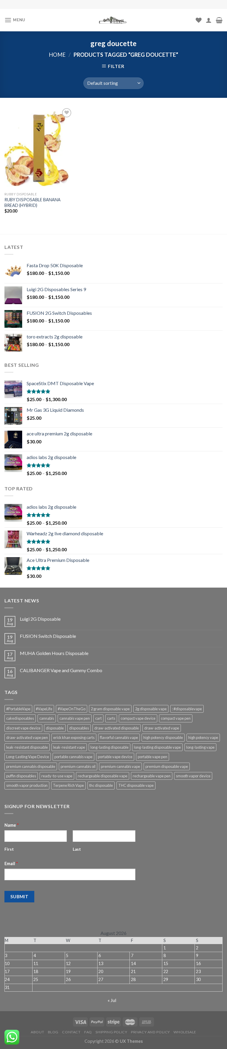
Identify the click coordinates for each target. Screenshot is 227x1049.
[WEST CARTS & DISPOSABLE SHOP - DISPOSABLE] (113, 20)
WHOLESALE (185, 1032)
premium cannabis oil (78, 766)
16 (198, 963)
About (37, 1032)
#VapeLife (44, 708)
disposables (79, 728)
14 (133, 963)
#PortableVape (18, 708)
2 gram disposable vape (110, 708)
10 (7, 963)
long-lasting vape (200, 747)
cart (98, 718)
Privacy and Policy (150, 1032)
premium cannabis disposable (30, 766)
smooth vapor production (27, 785)
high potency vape (203, 737)
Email (11, 863)
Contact (71, 1032)
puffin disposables (21, 776)
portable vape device (115, 756)
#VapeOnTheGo (71, 708)
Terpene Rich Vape (68, 785)
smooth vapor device (193, 776)
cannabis (46, 718)
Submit (19, 896)
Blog (53, 1032)
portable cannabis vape (73, 756)
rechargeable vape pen (152, 776)
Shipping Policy (111, 1032)
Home (57, 54)
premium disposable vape (166, 766)
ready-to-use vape (56, 776)
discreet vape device (23, 728)
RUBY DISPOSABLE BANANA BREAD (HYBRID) (32, 202)
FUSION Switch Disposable (48, 636)
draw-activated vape (161, 728)
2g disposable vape (151, 708)
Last (77, 849)
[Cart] (219, 20)
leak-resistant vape (69, 747)
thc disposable (101, 785)
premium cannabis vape (120, 766)
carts (111, 718)
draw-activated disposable (116, 728)
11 (35, 963)
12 (68, 963)
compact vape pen (176, 718)
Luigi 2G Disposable (40, 619)
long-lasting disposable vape (157, 747)
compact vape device (138, 718)
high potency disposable (163, 737)
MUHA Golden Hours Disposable (54, 653)
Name (11, 825)
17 (7, 971)
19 (68, 971)
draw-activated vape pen (27, 737)
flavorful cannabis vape (119, 737)
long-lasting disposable (109, 747)
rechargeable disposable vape (102, 776)
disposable (55, 728)
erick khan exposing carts (74, 737)
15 (165, 963)
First (9, 849)
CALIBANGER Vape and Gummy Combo (61, 670)
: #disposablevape (187, 708)
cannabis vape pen (74, 718)
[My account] (209, 20)
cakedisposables (20, 718)
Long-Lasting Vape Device (27, 756)
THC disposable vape (136, 785)
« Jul (112, 1000)
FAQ (88, 1032)
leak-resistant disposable (27, 747)
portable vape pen (152, 756)
